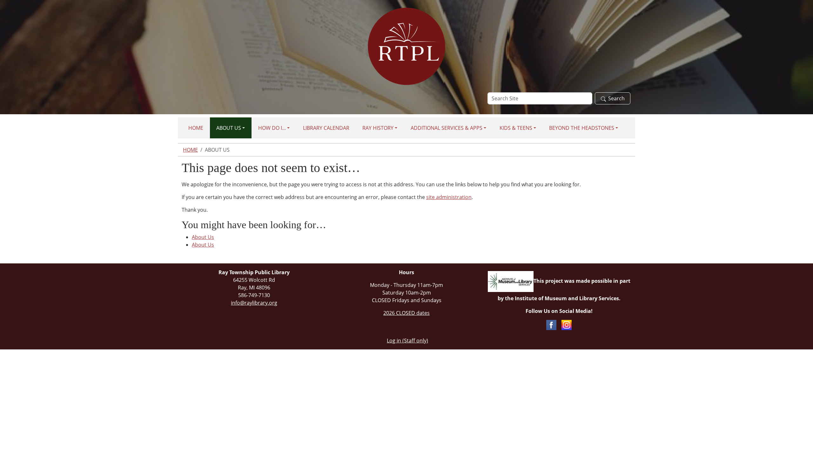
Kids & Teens (516, 127)
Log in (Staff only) (407, 340)
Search (616, 98)
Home (195, 127)
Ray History (377, 127)
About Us (228, 127)
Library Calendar (326, 127)
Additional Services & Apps (446, 127)
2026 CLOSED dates (406, 312)
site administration (449, 197)
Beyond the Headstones (581, 127)
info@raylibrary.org (254, 302)
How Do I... (272, 127)
